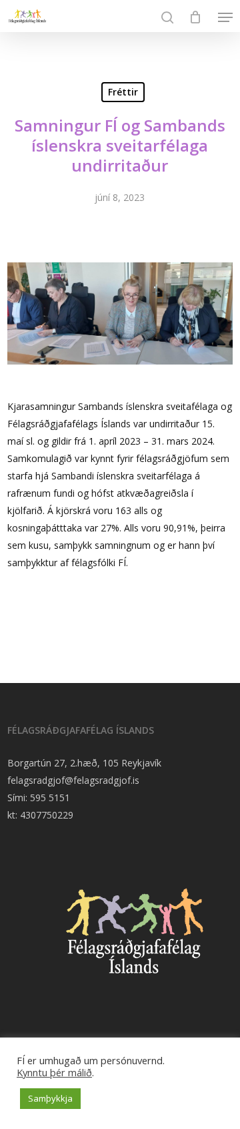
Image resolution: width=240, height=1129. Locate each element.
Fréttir (123, 91)
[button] (225, 17)
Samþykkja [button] (50, 1098)
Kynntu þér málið (54, 1072)
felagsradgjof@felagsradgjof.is (73, 780)
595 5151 (50, 797)
